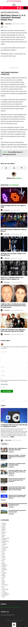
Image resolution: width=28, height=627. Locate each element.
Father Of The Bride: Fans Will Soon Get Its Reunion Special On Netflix (13, 330)
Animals (4, 524)
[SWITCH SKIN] (18, 7)
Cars (3, 533)
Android (4, 523)
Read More (4, 443)
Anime (3, 526)
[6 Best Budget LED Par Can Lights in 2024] (14, 195)
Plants (3, 574)
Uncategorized (5, 593)
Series (3, 577)
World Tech (4, 595)
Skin (3, 580)
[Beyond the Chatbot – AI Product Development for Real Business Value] (4, 457)
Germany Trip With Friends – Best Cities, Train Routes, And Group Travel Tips (17, 472)
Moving (4, 568)
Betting (3, 529)
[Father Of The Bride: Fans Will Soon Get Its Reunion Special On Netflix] (14, 320)
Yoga (3, 596)
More (12, 437)
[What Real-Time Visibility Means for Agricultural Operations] (4, 450)
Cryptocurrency (5, 538)
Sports (3, 581)
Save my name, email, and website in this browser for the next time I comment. (14, 381)
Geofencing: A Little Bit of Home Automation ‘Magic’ (17, 464)
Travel (3, 590)
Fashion (4, 542)
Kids (3, 560)
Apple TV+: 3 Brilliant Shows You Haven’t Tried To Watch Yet (12, 278)
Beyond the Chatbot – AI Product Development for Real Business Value (17, 457)
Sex (3, 578)
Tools (3, 587)
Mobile (3, 563)
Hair (3, 554)
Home (3, 557)
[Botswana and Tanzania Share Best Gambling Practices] (4, 505)
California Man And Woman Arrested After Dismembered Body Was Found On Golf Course (13, 305)
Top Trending (14, 185)
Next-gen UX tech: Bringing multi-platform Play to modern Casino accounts (17, 497)
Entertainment (5, 541)
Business (4, 532)
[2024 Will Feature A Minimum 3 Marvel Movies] (14, 220)
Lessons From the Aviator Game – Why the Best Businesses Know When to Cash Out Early (17, 488)
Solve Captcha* (4, 384)
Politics (3, 575)
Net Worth (4, 569)
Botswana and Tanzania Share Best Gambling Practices (18, 504)
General (4, 550)
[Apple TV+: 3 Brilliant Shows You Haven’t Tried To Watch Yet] (14, 268)
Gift (3, 551)
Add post (25, 8)
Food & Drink (5, 547)
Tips (3, 586)
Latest (14, 5)
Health (3, 556)
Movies (4, 566)
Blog (2, 422)
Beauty (3, 527)
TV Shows (4, 592)
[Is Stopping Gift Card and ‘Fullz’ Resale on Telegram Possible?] (14, 415)
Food (3, 545)
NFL (3, 571)
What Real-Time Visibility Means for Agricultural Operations (18, 449)
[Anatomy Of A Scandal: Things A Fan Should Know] (14, 244)
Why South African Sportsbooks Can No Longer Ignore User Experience (17, 480)
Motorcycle (4, 565)
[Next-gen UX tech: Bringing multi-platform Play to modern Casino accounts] (4, 496)
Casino (3, 535)
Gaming (4, 548)
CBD (3, 536)
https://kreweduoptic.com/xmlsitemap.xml (10, 607)
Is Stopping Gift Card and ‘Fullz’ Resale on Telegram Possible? (14, 425)
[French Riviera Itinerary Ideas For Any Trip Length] (4, 512)
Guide (3, 553)
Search (25, 401)
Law (3, 562)
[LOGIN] (20, 7)
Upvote (6, 168)
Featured (4, 544)
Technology (5, 584)
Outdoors (4, 572)
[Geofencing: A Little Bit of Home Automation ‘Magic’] (4, 465)
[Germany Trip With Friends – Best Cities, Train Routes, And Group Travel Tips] (4, 472)
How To (4, 559)
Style (3, 583)
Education (4, 539)
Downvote (21, 168)
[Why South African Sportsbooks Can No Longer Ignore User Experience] (4, 480)
